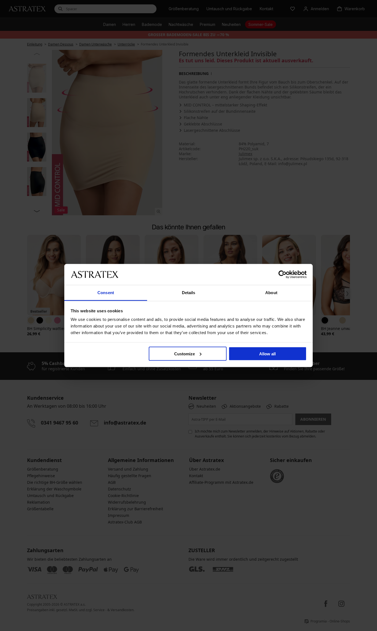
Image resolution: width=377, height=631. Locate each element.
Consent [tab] (105, 292)
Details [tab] (188, 292)
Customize (184, 353)
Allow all (267, 353)
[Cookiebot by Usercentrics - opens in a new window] (282, 274)
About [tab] (271, 292)
